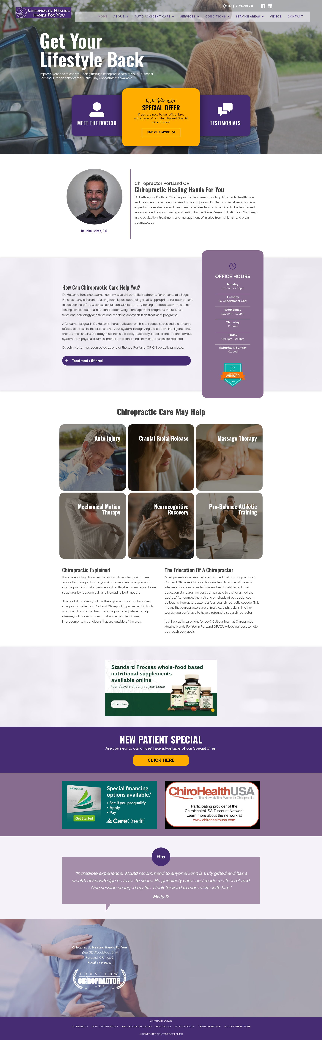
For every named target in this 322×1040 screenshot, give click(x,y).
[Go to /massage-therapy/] (229, 457)
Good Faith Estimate (238, 1026)
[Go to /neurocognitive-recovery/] (161, 526)
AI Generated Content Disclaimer (161, 1034)
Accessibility (80, 1026)
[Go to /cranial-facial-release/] (161, 457)
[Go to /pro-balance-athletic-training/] (229, 526)
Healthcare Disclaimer (137, 1026)
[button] (161, 132)
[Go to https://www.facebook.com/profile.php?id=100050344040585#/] (263, 7)
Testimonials (225, 123)
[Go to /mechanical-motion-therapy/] (92, 526)
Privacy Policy (184, 1026)
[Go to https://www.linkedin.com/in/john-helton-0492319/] (269, 6)
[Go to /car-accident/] (92, 457)
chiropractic (74, 587)
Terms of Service (209, 1026)
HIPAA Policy (163, 1026)
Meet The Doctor (97, 123)
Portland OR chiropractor (174, 197)
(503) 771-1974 (238, 6)
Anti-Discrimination (105, 1026)
